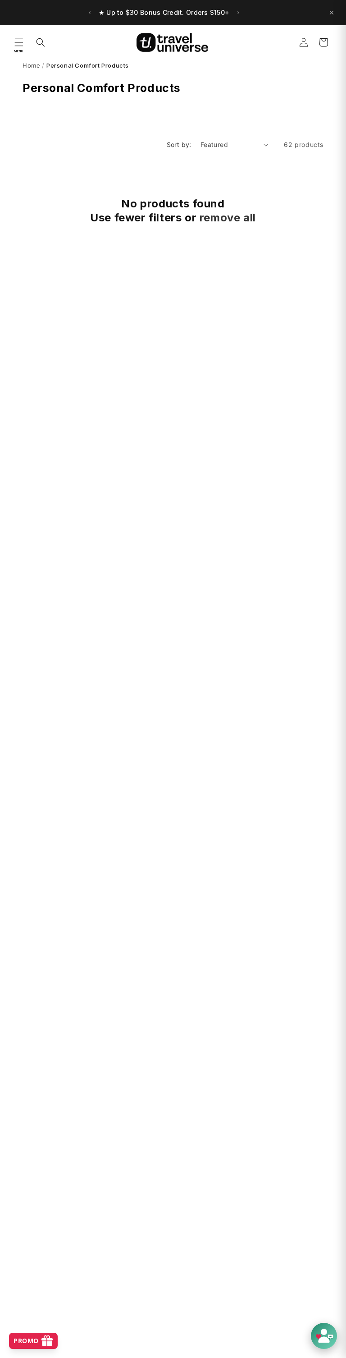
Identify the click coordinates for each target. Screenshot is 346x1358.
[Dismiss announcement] (331, 12)
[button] (19, 42)
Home (31, 65)
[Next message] (238, 12)
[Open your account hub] (324, 1336)
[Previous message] (89, 12)
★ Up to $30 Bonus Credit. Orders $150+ (164, 12)
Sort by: (179, 144)
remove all (228, 217)
